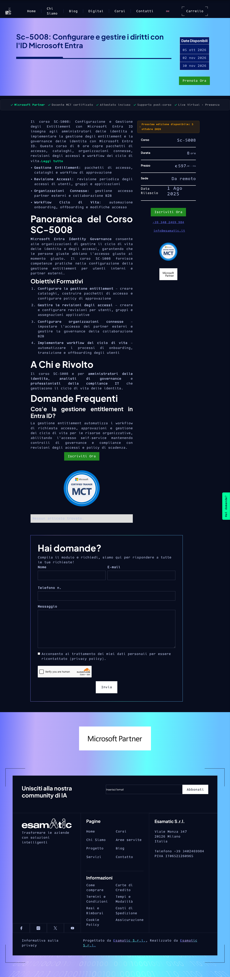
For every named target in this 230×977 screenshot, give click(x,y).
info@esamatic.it (169, 230)
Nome (42, 567)
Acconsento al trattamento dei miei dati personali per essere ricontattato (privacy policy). (106, 656)
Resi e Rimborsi (95, 911)
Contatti (144, 11)
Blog (73, 11)
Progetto (95, 848)
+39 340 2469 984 (168, 222)
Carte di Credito (124, 888)
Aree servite (129, 840)
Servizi (93, 857)
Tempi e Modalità (124, 899)
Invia (106, 687)
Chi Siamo (52, 11)
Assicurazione (130, 920)
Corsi (119, 11)
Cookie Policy (92, 922)
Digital (96, 11)
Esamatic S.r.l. (129, 940)
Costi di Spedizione (126, 911)
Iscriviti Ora (82, 456)
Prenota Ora (194, 80)
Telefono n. (49, 588)
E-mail (113, 567)
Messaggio (47, 606)
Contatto (124, 857)
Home (31, 11)
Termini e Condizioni (97, 899)
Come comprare (95, 888)
